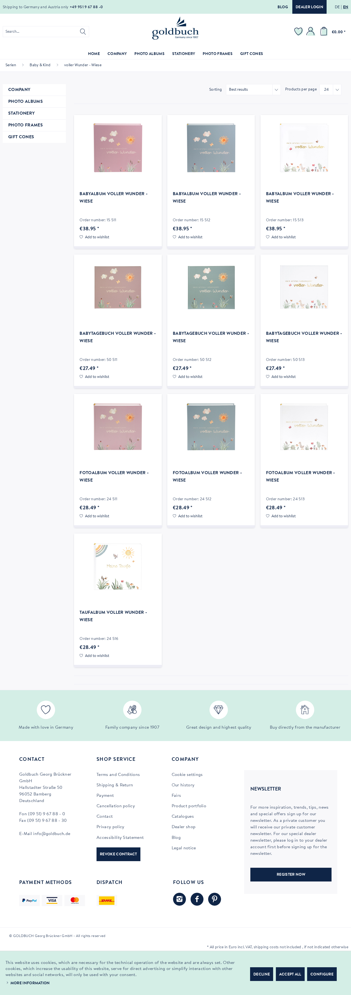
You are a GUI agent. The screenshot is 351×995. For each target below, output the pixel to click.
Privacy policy (110, 827)
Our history (183, 785)
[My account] (311, 31)
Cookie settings (187, 775)
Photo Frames (25, 125)
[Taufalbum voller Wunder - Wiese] (118, 566)
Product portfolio (189, 806)
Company (19, 90)
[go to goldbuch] (179, 899)
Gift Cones (21, 137)
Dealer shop (184, 827)
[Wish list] (299, 31)
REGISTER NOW (291, 875)
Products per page (301, 90)
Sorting (215, 90)
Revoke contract (118, 854)
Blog (283, 7)
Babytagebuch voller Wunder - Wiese (118, 337)
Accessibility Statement (120, 838)
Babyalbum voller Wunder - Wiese (114, 198)
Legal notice (184, 848)
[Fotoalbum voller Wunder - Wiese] (118, 426)
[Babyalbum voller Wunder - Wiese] (118, 147)
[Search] (83, 31)
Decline (261, 975)
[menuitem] (46, 31)
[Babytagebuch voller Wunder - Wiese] (118, 287)
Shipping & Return (115, 785)
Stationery (21, 113)
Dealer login (309, 7)
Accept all (290, 975)
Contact (105, 816)
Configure (321, 975)
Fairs (176, 796)
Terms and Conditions (118, 775)
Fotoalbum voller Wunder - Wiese (114, 477)
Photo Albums (25, 102)
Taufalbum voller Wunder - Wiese (113, 616)
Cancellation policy (116, 806)
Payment (105, 796)
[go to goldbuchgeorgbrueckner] (214, 899)
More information (30, 983)
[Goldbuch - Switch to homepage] (175, 28)
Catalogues (183, 816)
